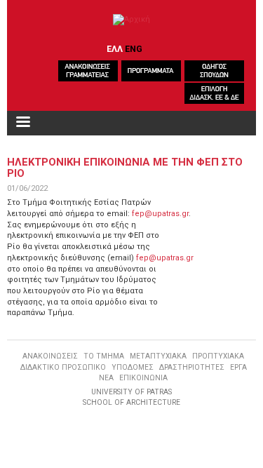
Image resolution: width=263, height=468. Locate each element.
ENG (133, 49)
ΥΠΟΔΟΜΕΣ (133, 367)
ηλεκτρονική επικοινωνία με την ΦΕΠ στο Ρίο (125, 168)
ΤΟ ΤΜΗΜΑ (103, 356)
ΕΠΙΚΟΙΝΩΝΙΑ (143, 378)
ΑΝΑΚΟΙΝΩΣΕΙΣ (50, 356)
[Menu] (22, 123)
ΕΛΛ (115, 49)
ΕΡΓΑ (238, 367)
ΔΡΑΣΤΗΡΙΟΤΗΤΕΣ (191, 367)
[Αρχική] (131, 19)
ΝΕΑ (106, 378)
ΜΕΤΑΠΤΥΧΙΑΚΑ (158, 356)
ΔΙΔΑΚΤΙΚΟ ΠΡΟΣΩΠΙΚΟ (63, 367)
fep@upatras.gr (160, 213)
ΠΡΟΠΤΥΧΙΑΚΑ (218, 356)
